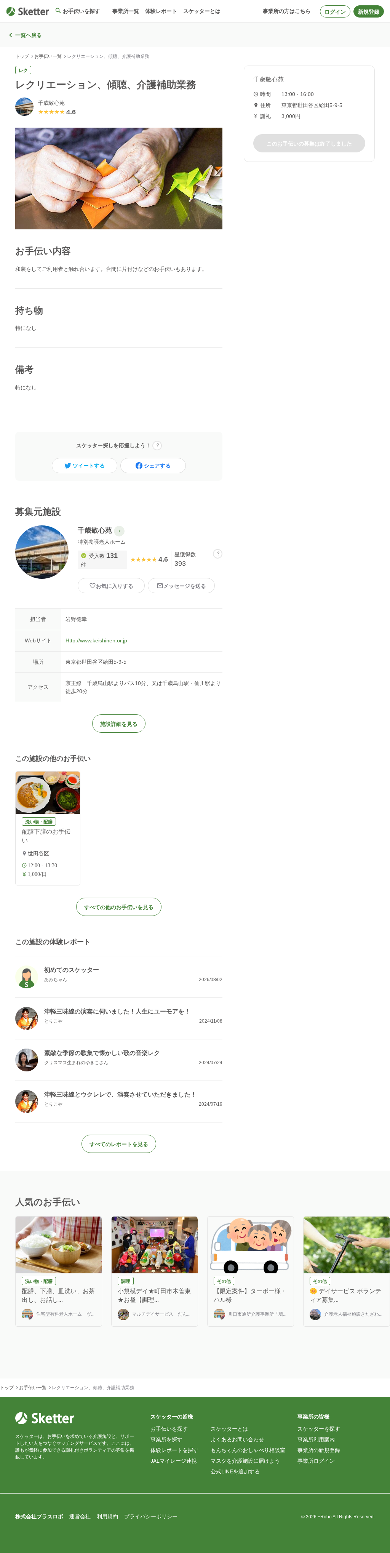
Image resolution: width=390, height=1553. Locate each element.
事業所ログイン (316, 1461)
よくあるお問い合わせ (237, 1439)
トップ (22, 56)
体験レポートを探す (174, 1450)
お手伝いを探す (169, 1429)
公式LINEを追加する (235, 1471)
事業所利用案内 (316, 1439)
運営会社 (80, 1516)
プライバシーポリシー (150, 1516)
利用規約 (107, 1516)
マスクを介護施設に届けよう (245, 1461)
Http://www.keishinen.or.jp (96, 640)
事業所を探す (166, 1439)
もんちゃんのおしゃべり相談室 (248, 1450)
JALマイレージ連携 (173, 1461)
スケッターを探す (318, 1429)
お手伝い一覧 (48, 56)
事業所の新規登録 (318, 1450)
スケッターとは (229, 1429)
